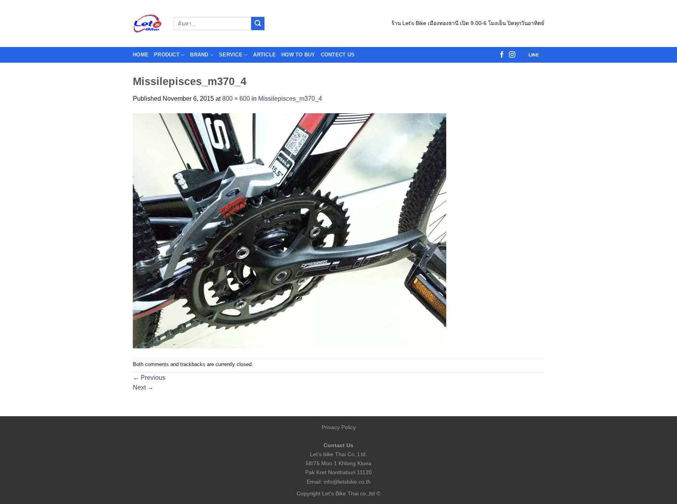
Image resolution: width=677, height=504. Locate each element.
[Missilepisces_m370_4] (289, 230)
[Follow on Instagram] (512, 54)
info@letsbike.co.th (347, 482)
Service (231, 55)
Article (264, 55)
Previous (149, 377)
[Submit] (257, 23)
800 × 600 (236, 98)
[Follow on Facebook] (502, 54)
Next (143, 387)
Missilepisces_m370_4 (290, 98)
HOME (140, 55)
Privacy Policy (339, 427)
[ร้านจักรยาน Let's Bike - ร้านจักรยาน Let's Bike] (147, 23)
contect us (338, 55)
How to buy (298, 55)
